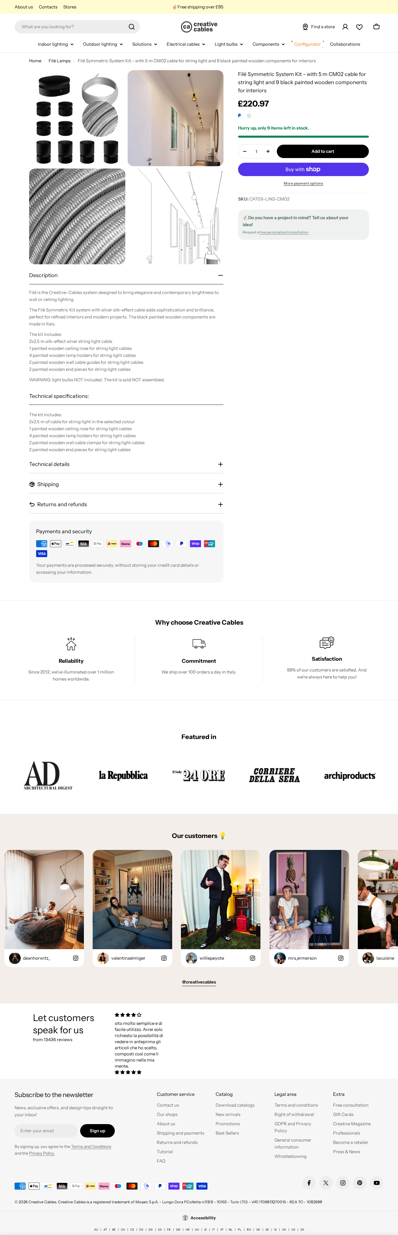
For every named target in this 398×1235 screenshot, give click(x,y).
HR (188, 1230)
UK (284, 1230)
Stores (69, 7)
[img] (141, 1015)
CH (123, 1230)
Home (35, 60)
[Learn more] (249, 116)
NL (231, 1230)
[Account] (345, 26)
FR (169, 1230)
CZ (132, 1230)
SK (258, 1230)
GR (178, 1230)
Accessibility (203, 1217)
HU (197, 1230)
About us (24, 7)
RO (249, 1230)
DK (151, 1230)
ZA (302, 1230)
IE (205, 1230)
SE (267, 1230)
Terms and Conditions (91, 1146)
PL (240, 1230)
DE (141, 1230)
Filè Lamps (60, 60)
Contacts (48, 7)
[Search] (131, 26)
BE (114, 1230)
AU (96, 1230)
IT (213, 1230)
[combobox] (77, 26)
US (293, 1230)
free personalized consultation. (284, 232)
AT (105, 1230)
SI (275, 1230)
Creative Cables (42, 1201)
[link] (47, 775)
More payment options (303, 183)
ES (160, 1230)
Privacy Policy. (42, 1153)
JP (221, 1230)
